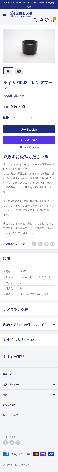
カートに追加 (29, 129)
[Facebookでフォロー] (5, 442)
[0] (52, 20)
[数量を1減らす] (14, 117)
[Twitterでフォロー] (11, 442)
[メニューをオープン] (4, 14)
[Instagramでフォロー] (17, 442)
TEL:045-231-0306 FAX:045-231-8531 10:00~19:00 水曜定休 (29, 4)
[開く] (35, 20)
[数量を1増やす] (31, 117)
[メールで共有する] (52, 243)
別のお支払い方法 (29, 147)
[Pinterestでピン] (40, 243)
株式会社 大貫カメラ (13, 95)
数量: (6, 117)
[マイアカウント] (41, 20)
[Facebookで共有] (34, 243)
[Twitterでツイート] (46, 243)
